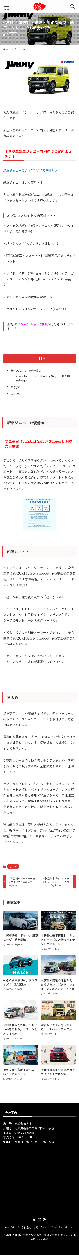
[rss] (45, 1220)
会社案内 (26, 1227)
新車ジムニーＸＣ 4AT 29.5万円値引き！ (32, 170)
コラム (12, 35)
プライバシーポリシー (62, 1227)
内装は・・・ (20, 387)
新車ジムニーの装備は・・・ (30, 370)
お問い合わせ (40, 1227)
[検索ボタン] (72, 6)
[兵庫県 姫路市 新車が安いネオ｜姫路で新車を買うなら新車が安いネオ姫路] (39, 6)
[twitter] (34, 1220)
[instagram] (39, 1220)
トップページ (12, 1227)
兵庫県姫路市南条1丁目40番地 (34, 1128)
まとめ (15, 393)
